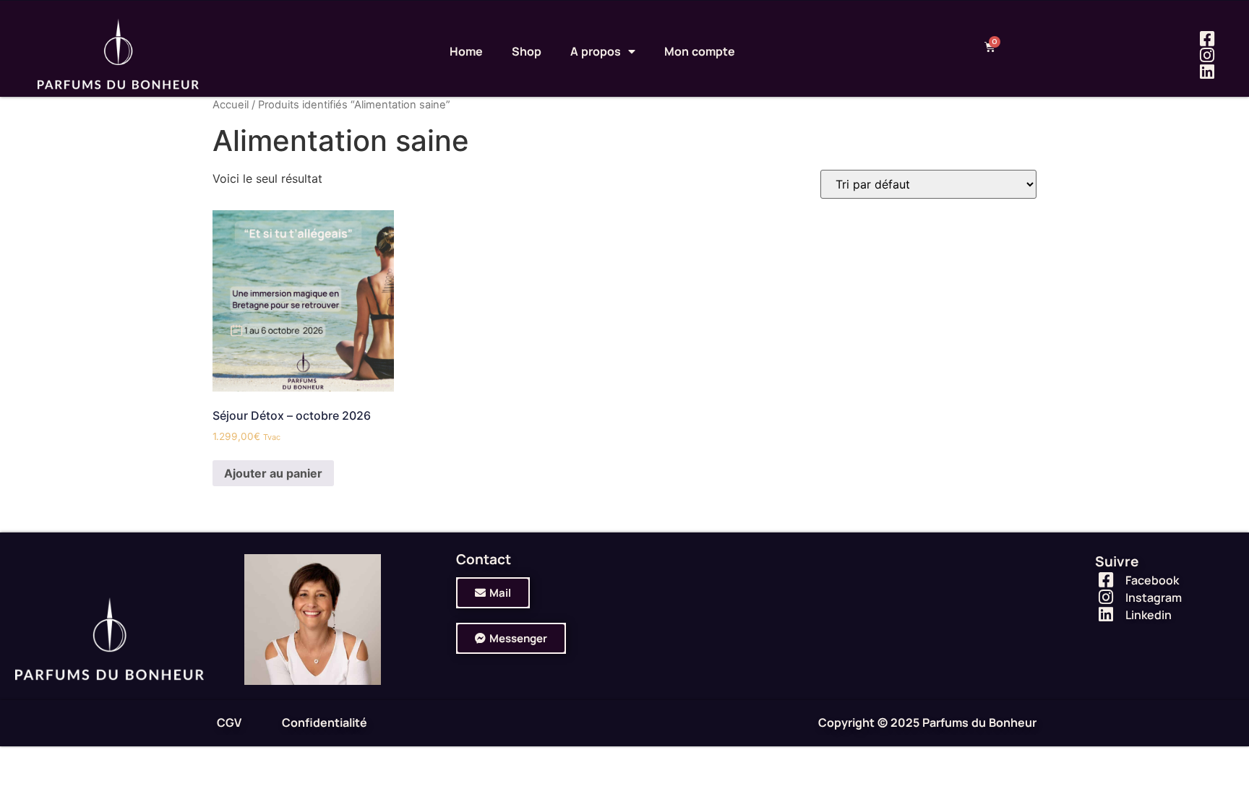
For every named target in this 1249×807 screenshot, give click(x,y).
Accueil (231, 104)
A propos (595, 51)
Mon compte (699, 51)
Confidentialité (324, 722)
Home (466, 51)
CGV (229, 722)
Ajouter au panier (273, 473)
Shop (526, 51)
